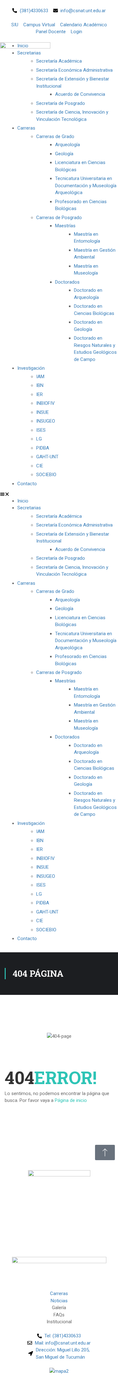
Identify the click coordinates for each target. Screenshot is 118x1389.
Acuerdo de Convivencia (80, 94)
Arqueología (67, 144)
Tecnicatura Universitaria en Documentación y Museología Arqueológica (85, 185)
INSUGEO (45, 421)
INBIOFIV (45, 403)
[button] (59, 493)
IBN (39, 385)
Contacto (27, 483)
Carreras (26, 128)
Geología (64, 154)
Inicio (22, 501)
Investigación (31, 368)
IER (39, 394)
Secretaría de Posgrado (60, 103)
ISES (41, 430)
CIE (39, 466)
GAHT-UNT (47, 457)
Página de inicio (71, 1100)
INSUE (42, 412)
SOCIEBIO (46, 474)
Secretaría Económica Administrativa (74, 70)
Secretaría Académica (59, 61)
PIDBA (42, 448)
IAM (40, 376)
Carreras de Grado (55, 136)
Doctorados (67, 282)
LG (39, 439)
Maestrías (65, 226)
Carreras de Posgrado (59, 217)
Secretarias (29, 508)
